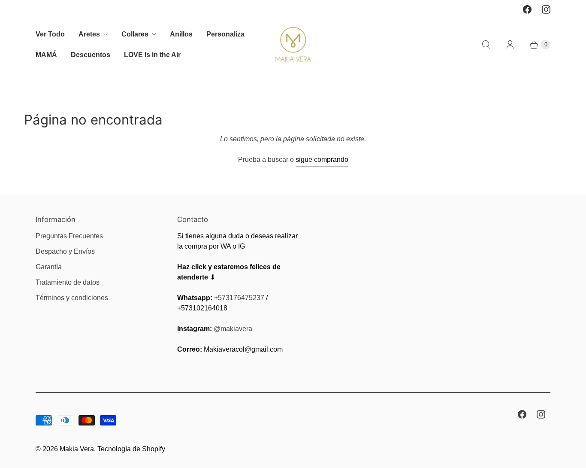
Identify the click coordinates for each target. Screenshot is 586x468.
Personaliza (225, 34)
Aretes (89, 34)
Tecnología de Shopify (131, 449)
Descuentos (90, 54)
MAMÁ (46, 54)
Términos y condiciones (72, 297)
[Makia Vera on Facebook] (527, 9)
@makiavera (233, 328)
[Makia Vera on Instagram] (546, 9)
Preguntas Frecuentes (69, 236)
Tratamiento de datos (68, 282)
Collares (134, 34)
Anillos (181, 34)
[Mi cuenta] (510, 44)
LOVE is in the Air (152, 54)
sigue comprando (322, 159)
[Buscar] (486, 44)
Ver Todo (50, 34)
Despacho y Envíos (65, 251)
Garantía (49, 266)
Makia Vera (77, 449)
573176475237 (241, 297)
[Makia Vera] (293, 44)
